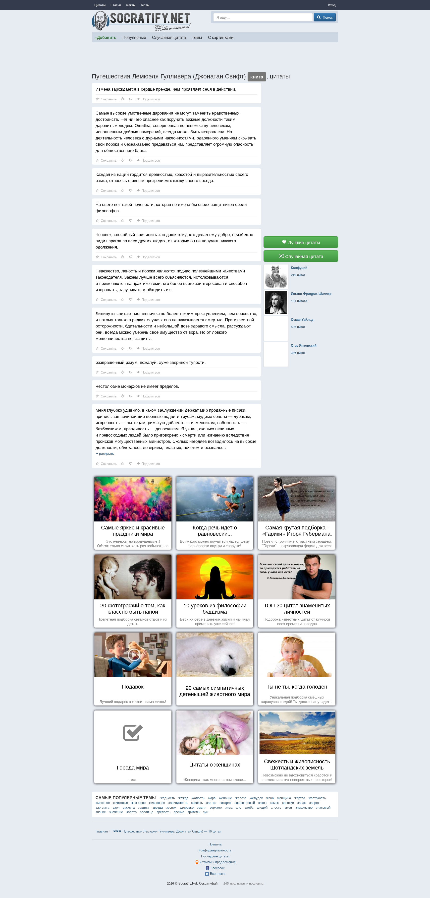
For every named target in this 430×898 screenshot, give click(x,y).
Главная (102, 831)
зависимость (178, 802)
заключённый (245, 802)
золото (131, 811)
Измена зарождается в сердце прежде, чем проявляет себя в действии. (166, 89)
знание (101, 811)
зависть (197, 802)
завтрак (225, 802)
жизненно (138, 802)
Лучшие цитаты (303, 242)
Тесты (144, 4)
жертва (299, 797)
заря (116, 807)
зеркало (216, 807)
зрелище (146, 811)
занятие (288, 802)
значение (116, 811)
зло (238, 807)
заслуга (129, 807)
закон (262, 802)
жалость (198, 797)
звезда (158, 807)
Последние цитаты (215, 856)
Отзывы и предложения (217, 861)
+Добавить (105, 37)
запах (301, 802)
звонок (171, 807)
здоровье (187, 807)
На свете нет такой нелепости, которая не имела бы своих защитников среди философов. (171, 207)
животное (103, 802)
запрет (314, 802)
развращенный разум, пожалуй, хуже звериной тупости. (151, 362)
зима (228, 807)
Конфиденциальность (215, 850)
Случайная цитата (169, 37)
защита (143, 807)
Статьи (115, 4)
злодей (262, 807)
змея (288, 807)
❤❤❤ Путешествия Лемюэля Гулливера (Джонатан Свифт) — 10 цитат (167, 831)
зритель (194, 811)
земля (201, 807)
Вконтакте (217, 873)
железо (240, 797)
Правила (215, 844)
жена (270, 797)
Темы (197, 37)
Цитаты (100, 4)
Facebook (218, 867)
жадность (168, 797)
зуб (205, 811)
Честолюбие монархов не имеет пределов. (137, 386)
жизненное (157, 802)
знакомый (323, 807)
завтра (211, 802)
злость (276, 807)
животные (120, 802)
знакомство (304, 807)
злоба (249, 807)
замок (274, 802)
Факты (130, 4)
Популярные (134, 37)
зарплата (102, 807)
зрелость (163, 811)
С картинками (220, 37)
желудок (256, 797)
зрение (179, 811)
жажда (183, 797)
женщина (284, 797)
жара (211, 797)
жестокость (317, 797)
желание (225, 797)
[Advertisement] (215, 57)
